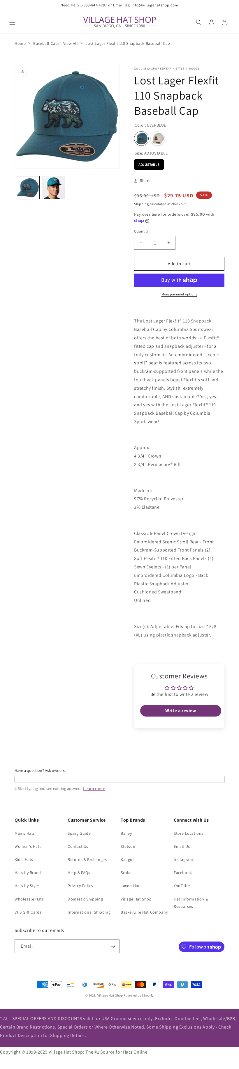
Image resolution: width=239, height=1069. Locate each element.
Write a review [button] (180, 711)
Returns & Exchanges (87, 859)
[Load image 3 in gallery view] (54, 187)
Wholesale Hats (29, 899)
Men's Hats (25, 833)
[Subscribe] (112, 946)
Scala (126, 872)
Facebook (183, 872)
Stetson (128, 846)
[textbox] (119, 779)
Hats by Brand (28, 872)
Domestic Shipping (85, 899)
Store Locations (188, 833)
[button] (12, 22)
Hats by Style (27, 885)
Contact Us (78, 846)
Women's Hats (28, 846)
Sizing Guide (79, 833)
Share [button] (145, 180)
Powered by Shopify (139, 995)
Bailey (126, 833)
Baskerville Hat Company (144, 912)
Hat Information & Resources (191, 902)
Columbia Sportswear (153, 68)
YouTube (182, 885)
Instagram (183, 859)
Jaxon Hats (131, 885)
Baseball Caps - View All (55, 43)
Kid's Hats (24, 859)
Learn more (94, 789)
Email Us (182, 846)
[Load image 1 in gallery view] (27, 187)
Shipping (141, 204)
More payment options (179, 294)
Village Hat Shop (136, 899)
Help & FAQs (79, 872)
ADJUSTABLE (149, 163)
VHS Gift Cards (28, 912)
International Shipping (89, 912)
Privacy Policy (80, 885)
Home (20, 43)
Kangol (127, 859)
